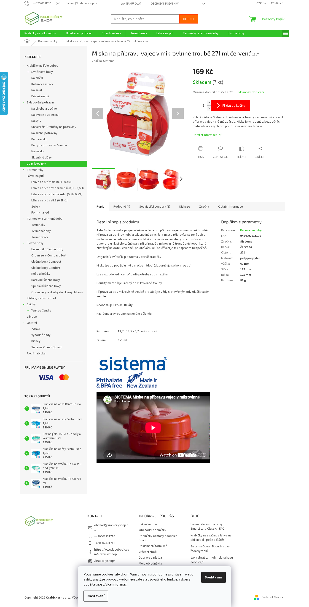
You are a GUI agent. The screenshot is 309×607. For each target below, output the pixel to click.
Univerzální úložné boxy (47, 249)
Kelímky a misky (42, 84)
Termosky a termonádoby (44, 218)
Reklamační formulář (153, 546)
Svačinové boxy (42, 72)
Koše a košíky (40, 274)
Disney (35, 341)
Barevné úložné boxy (45, 280)
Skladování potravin (40, 102)
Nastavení (95, 596)
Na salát (36, 90)
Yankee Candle (41, 310)
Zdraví (35, 329)
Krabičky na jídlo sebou (42, 65)
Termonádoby (41, 231)
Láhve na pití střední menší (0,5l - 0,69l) (57, 188)
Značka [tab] (204, 206)
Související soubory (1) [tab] (154, 206)
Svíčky (31, 304)
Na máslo (37, 151)
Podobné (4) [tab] (121, 206)
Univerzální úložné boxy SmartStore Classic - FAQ (208, 526)
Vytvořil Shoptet (274, 597)
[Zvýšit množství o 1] (209, 103)
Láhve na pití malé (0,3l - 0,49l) (51, 182)
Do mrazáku (39, 139)
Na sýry (36, 121)
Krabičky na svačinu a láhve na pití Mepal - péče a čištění (211, 537)
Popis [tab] (100, 206)
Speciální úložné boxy (46, 286)
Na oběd (37, 78)
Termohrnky (35, 170)
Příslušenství (40, 96)
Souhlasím (213, 577)
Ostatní (32, 323)
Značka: (103, 61)
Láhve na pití (35, 176)
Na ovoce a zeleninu (45, 115)
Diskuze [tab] (184, 206)
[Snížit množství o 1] (209, 108)
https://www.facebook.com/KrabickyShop (111, 551)
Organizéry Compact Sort (48, 255)
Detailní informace (205, 135)
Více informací (116, 584)
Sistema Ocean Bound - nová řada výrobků (210, 548)
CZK (259, 3)
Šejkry (35, 206)
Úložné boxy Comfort (45, 268)
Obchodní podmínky (165, 4)
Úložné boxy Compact (46, 261)
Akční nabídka (36, 353)
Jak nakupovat (131, 4)
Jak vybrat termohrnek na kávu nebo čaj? (212, 560)
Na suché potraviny (44, 133)
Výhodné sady (41, 335)
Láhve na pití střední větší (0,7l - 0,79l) (56, 194)
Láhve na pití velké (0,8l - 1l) (49, 200)
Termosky (38, 225)
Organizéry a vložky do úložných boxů (57, 292)
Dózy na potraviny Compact (50, 145)
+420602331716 (104, 536)
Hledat (188, 19)
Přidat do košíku (233, 105)
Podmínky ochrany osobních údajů (158, 538)
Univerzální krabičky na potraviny (53, 127)
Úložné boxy (35, 243)
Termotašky (39, 237)
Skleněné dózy (41, 157)
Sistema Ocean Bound (46, 347)
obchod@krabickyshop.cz (111, 527)
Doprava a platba (150, 557)
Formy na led (40, 212)
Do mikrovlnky (36, 163)
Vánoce (32, 316)
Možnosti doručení (251, 92)
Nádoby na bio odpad (41, 298)
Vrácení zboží (148, 552)
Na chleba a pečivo (44, 108)
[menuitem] (40, 33)
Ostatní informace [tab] (230, 206)
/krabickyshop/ (104, 561)
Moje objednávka (150, 563)
